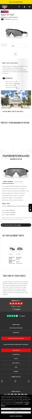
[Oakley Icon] (5, 6)
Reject (16, 412)
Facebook (2, 381)
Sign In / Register (24, 6)
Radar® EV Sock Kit (19, 258)
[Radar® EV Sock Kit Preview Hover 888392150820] (19, 249)
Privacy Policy (19, 402)
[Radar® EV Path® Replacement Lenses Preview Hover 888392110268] (12, 249)
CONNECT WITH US (16, 377)
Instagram (15, 381)
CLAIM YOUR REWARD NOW (16, 350)
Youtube (29, 381)
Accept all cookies (16, 408)
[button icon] (19, 6)
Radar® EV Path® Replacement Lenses (12, 259)
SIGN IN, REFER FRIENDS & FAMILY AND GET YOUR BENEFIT (16, 338)
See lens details (14, 19)
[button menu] (29, 6)
